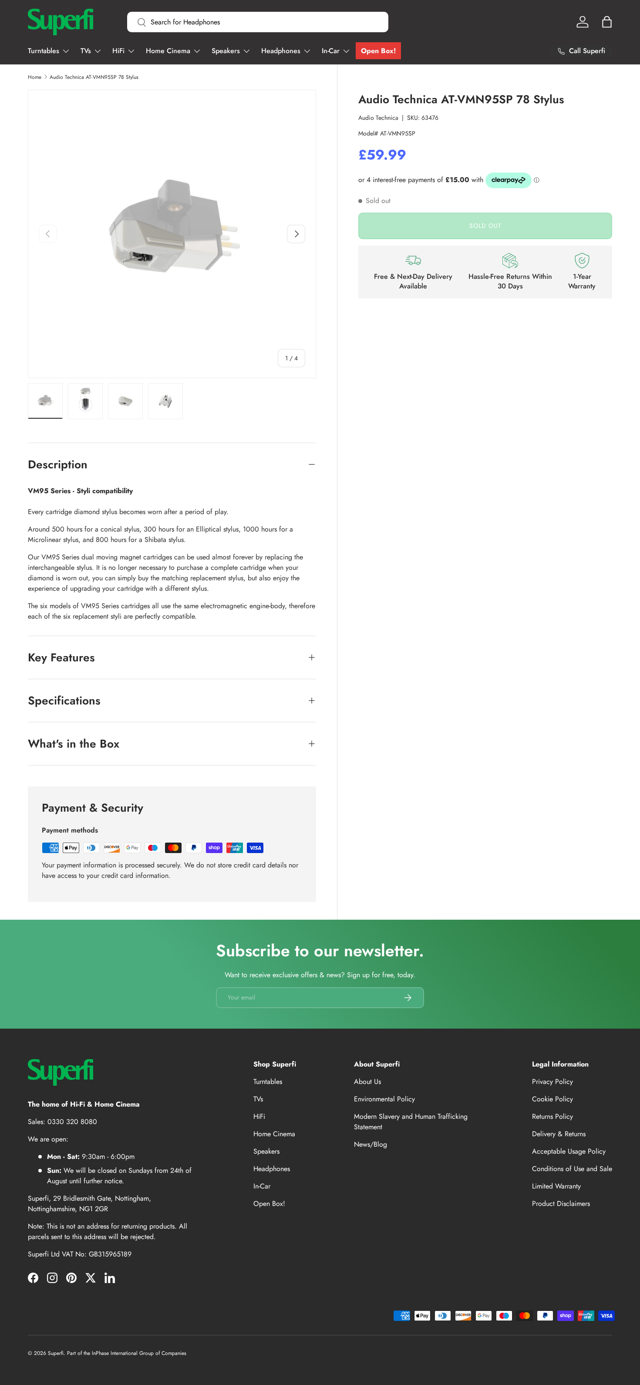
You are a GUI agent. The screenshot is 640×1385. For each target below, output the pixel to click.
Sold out (485, 225)
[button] (606, 21)
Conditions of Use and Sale (572, 1169)
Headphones (280, 51)
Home (34, 77)
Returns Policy (552, 1116)
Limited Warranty (556, 1186)
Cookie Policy (552, 1099)
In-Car (331, 51)
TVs (86, 51)
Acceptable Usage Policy (569, 1151)
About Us (367, 1082)
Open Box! (378, 51)
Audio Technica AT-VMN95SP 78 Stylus (94, 77)
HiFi (118, 51)
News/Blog (370, 1144)
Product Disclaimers (561, 1204)
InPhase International (115, 1353)
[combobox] (257, 22)
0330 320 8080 (72, 1122)
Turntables (43, 51)
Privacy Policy (552, 1082)
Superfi (56, 1353)
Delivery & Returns (559, 1134)
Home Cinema (168, 51)
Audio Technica (378, 117)
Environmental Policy (384, 1099)
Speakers (226, 51)
